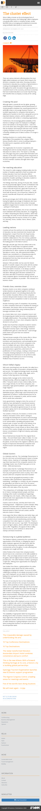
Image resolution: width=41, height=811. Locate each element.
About (3, 778)
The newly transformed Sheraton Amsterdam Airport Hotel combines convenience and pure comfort (18, 653)
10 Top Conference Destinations (16, 642)
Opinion (3, 724)
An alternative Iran (9, 699)
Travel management (7, 762)
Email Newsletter (21, 800)
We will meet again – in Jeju (14, 688)
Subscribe (4, 785)
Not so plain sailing (10, 696)
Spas (2, 740)
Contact (3, 780)
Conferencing (5, 717)
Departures (4, 722)
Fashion (3, 743)
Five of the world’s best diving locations (19, 684)
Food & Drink (5, 745)
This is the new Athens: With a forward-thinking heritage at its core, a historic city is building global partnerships (20, 662)
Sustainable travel (6, 759)
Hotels (3, 738)
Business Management (8, 720)
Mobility (3, 764)
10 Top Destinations (11, 646)
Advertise (4, 782)
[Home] (3, 3)
